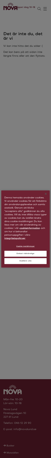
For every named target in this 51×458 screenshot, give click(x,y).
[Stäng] (46, 194)
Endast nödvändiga (25, 253)
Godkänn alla (25, 261)
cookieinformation (29, 228)
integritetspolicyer (14, 238)
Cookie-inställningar (25, 246)
